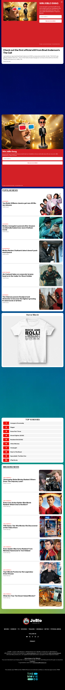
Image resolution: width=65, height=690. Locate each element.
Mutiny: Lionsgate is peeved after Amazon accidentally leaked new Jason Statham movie (18, 228)
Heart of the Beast (16, 452)
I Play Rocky (14, 460)
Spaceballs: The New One (18, 456)
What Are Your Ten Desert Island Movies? (19, 596)
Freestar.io (32, 661)
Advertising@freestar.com (39, 662)
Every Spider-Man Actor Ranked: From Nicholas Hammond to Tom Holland (17, 550)
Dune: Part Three (15, 431)
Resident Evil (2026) (16, 439)
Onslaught (13, 448)
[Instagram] (35, 636)
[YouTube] (27, 636)
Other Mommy (14, 443)
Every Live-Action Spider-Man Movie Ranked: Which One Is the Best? (17, 504)
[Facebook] (32, 636)
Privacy (32, 641)
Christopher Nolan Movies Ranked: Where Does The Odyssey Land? (19, 480)
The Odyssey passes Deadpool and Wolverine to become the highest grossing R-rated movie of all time (19, 299)
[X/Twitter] (29, 636)
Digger (12, 427)
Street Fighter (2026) (17, 435)
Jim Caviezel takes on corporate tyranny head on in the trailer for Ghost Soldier (17, 275)
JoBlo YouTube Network (55, 653)
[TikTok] (38, 636)
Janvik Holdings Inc (31, 653)
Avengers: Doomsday (17, 423)
